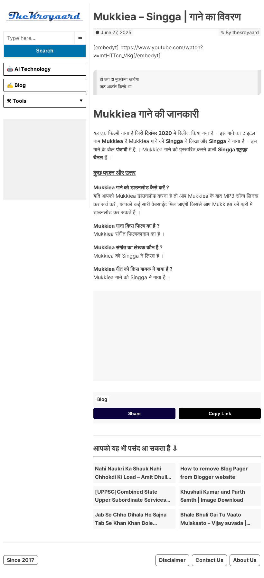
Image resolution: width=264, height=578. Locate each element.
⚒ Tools (16, 101)
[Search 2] (80, 38)
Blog (102, 399)
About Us (245, 560)
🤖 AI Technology (29, 69)
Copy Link (220, 413)
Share (134, 413)
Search (44, 50)
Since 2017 (20, 560)
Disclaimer (172, 560)
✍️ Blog (16, 85)
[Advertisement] (44, 159)
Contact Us (209, 560)
